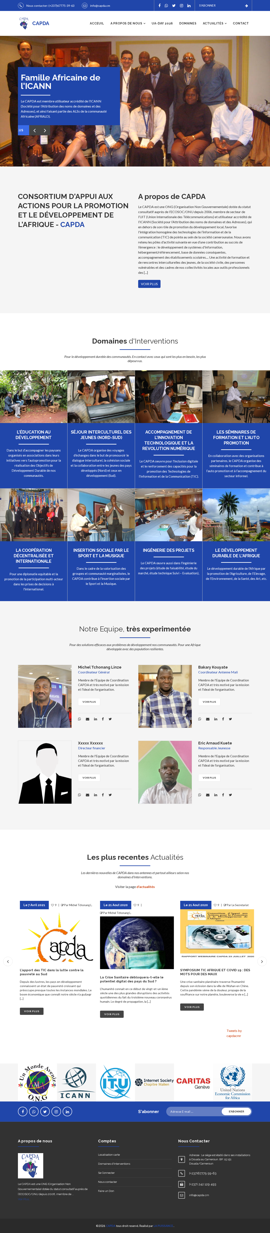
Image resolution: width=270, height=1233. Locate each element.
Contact (241, 23)
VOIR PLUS (149, 284)
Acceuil (97, 23)
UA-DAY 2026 (162, 23)
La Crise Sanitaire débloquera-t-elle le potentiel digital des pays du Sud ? (130, 979)
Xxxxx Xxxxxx (90, 743)
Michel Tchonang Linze (100, 667)
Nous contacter (107, 1181)
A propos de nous (126, 23)
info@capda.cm (100, 5)
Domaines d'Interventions (114, 1163)
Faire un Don (106, 1191)
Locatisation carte (109, 1154)
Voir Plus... (24, 1199)
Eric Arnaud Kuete (215, 743)
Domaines (187, 23)
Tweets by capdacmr (234, 1033)
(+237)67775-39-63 (61, 5)
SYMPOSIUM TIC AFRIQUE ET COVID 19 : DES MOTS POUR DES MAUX (213, 972)
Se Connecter (106, 1172)
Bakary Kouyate (213, 667)
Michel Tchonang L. (78, 905)
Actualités (213, 23)
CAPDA (110, 1226)
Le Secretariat (238, 905)
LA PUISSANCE (164, 1226)
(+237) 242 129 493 (202, 1184)
